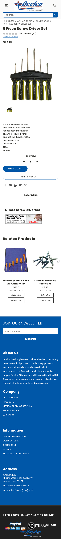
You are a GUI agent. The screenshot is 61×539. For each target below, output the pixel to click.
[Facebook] (5, 185)
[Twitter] (20, 185)
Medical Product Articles (17, 406)
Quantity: (30, 155)
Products (8, 401)
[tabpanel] (30, 213)
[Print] (15, 185)
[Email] (10, 185)
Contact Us (9, 445)
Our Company (10, 397)
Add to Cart (16, 300)
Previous (3, 261)
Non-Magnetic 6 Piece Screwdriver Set (16, 282)
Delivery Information (14, 436)
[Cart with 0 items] (54, 5)
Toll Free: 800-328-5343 (16, 485)
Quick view (16, 295)
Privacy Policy (11, 410)
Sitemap (7, 449)
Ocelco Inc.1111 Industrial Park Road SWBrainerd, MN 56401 (18, 478)
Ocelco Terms (11, 440)
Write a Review (10, 36)
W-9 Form (8, 414)
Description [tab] (30, 195)
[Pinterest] (25, 185)
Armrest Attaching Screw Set (45, 282)
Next (58, 261)
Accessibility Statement (16, 453)
